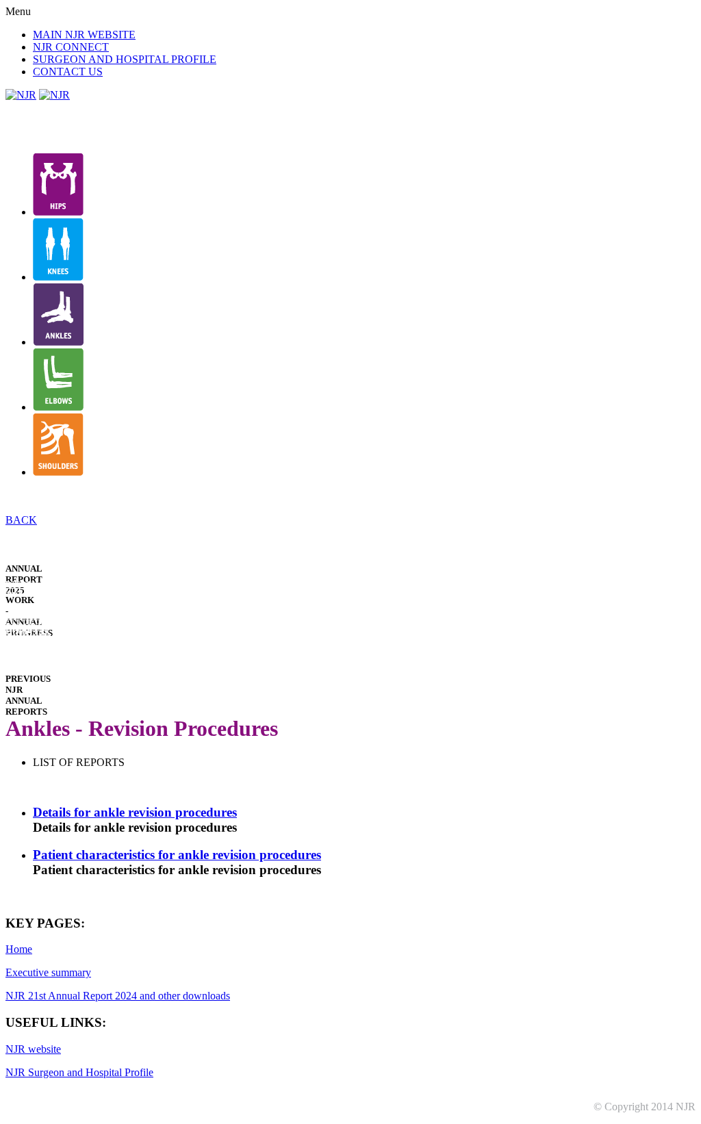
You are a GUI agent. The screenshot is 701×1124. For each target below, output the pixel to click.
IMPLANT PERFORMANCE (40, 652)
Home (18, 949)
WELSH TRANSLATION (37, 589)
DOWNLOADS (34, 663)
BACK (21, 520)
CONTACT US (68, 71)
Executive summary (48, 972)
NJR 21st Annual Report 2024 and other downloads (117, 995)
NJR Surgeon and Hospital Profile (79, 1072)
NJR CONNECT (71, 47)
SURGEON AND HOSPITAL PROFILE (124, 59)
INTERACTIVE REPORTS (36, 621)
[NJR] (20, 95)
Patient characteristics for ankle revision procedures (177, 854)
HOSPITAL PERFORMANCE (40, 637)
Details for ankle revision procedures (135, 812)
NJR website (33, 1049)
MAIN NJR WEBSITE (84, 34)
